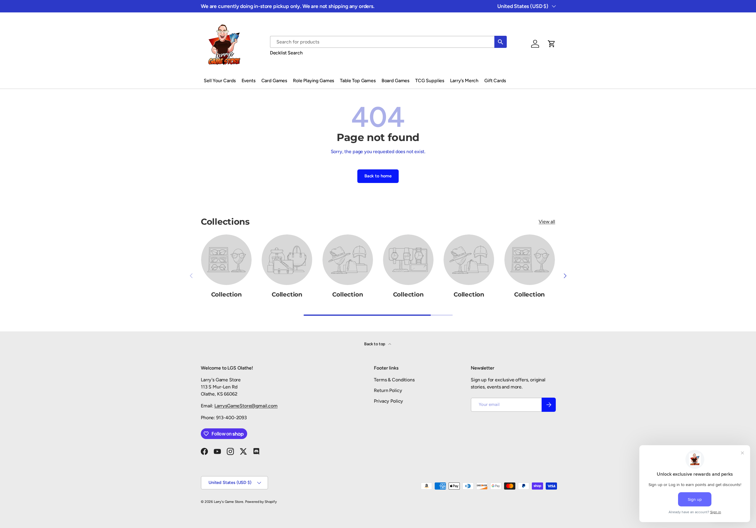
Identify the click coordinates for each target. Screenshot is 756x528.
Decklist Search (286, 53)
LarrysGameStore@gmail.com (246, 406)
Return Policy (388, 390)
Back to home (378, 176)
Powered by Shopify (261, 502)
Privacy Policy (388, 401)
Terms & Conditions (394, 380)
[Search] (500, 42)
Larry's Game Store (228, 502)
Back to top (375, 343)
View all (547, 221)
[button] (551, 43)
